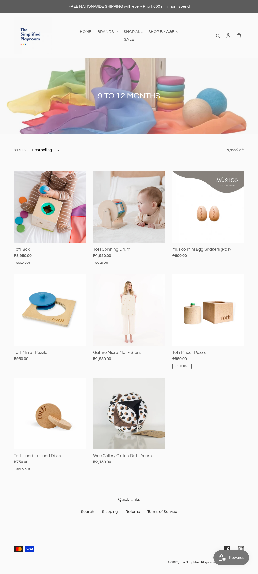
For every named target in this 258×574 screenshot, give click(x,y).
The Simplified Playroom (197, 562)
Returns (132, 512)
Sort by (20, 150)
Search (87, 512)
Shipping (110, 512)
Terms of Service (162, 512)
